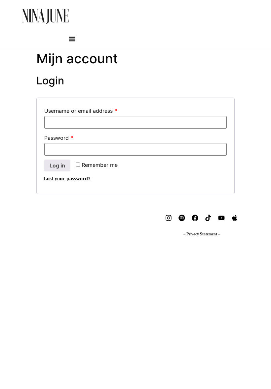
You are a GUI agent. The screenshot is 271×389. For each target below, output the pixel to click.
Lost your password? (67, 178)
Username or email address (80, 110)
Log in (57, 165)
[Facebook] (195, 217)
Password (58, 138)
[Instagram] (168, 217)
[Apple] (234, 217)
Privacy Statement (201, 234)
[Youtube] (221, 217)
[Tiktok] (208, 217)
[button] (72, 39)
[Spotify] (181, 217)
